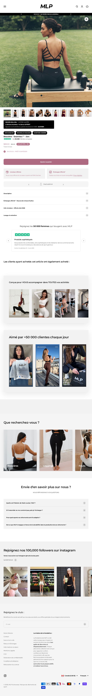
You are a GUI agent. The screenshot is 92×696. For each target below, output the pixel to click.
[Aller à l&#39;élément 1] (7, 113)
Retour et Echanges (10, 643)
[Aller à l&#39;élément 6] (55, 113)
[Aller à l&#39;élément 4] (39, 113)
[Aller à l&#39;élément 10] (88, 113)
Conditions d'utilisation (11, 661)
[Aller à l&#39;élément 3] (31, 113)
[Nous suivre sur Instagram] (5, 675)
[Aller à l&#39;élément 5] (47, 113)
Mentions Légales (9, 650)
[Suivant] (70, 14)
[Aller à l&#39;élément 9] (79, 113)
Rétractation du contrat (11, 664)
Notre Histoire (8, 633)
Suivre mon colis (9, 640)
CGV (5, 654)
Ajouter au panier (46, 162)
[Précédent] (21, 14)
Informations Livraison (11, 647)
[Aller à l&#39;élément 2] (23, 113)
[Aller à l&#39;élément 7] (63, 113)
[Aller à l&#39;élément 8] (71, 113)
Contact (6, 636)
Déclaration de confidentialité (13, 657)
